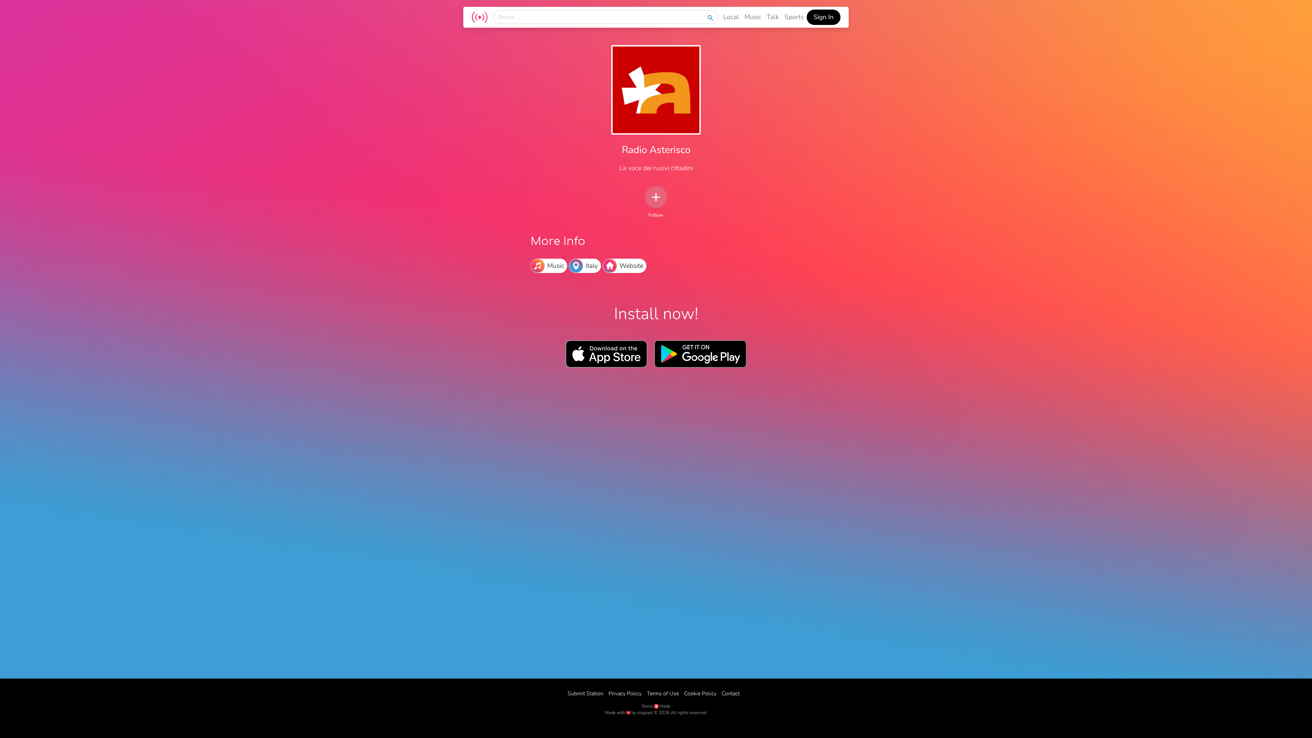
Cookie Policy (700, 693)
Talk (773, 17)
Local (731, 17)
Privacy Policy (625, 693)
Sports (794, 17)
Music (752, 17)
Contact (731, 693)
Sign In (824, 17)
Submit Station (585, 693)
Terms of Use (663, 693)
